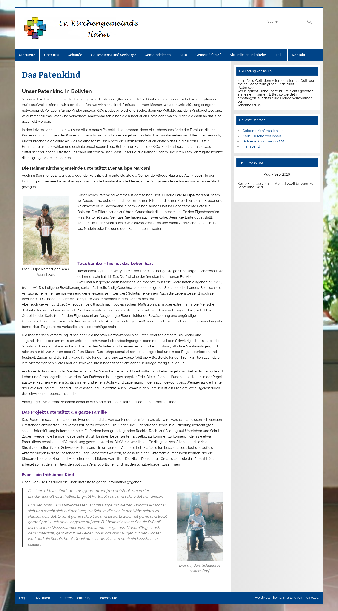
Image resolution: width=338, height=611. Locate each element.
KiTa (183, 55)
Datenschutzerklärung (75, 598)
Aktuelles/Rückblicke (247, 55)
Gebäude (75, 55)
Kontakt (298, 55)
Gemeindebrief (208, 55)
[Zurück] (245, 174)
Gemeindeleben (158, 55)
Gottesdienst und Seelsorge (113, 55)
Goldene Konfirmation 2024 (264, 141)
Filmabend (251, 146)
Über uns (51, 55)
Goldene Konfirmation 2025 (264, 131)
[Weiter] (308, 174)
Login (23, 598)
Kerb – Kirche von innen (262, 136)
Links (278, 55)
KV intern (43, 598)
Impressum (108, 598)
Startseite (27, 55)
